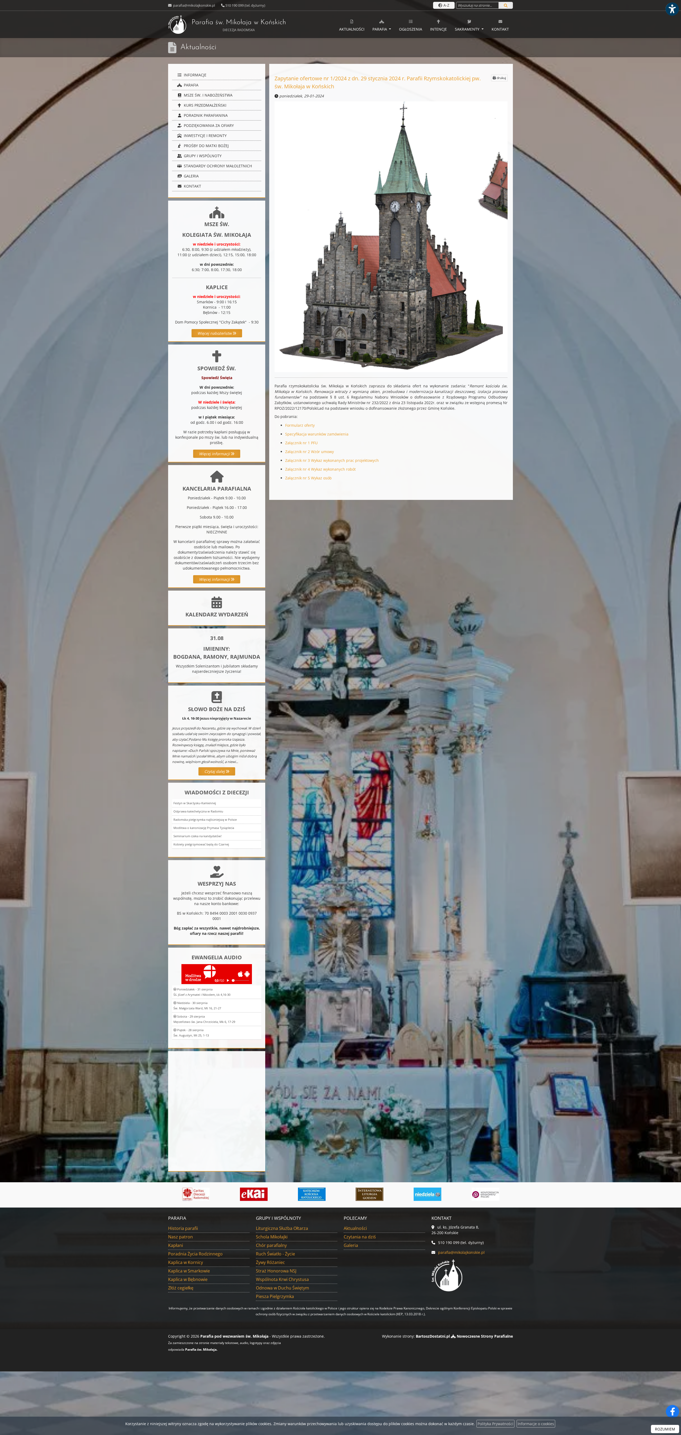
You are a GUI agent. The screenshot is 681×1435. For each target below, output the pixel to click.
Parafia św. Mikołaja (239, 25)
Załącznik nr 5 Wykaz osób (308, 477)
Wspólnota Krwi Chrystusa (282, 1279)
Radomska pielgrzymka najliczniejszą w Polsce (205, 820)
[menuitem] (351, 24)
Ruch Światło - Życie (275, 1254)
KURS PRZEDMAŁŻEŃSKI (204, 105)
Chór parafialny (271, 1245)
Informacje (194, 74)
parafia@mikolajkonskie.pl (193, 5)
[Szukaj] (506, 5)
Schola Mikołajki (272, 1237)
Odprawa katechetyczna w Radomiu (198, 811)
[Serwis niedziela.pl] (322, 1194)
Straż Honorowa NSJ (276, 1271)
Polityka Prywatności (495, 1423)
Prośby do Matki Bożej (206, 145)
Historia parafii (183, 1228)
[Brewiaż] (265, 1194)
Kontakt (500, 29)
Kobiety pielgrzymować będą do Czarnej (201, 844)
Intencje (438, 29)
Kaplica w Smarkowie (189, 1271)
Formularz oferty (300, 425)
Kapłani (175, 1245)
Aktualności (351, 29)
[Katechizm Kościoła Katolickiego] (207, 1194)
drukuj (501, 78)
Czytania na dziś (360, 1237)
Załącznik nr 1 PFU (301, 442)
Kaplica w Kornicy (185, 1262)
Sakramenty (467, 29)
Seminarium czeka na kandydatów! (197, 836)
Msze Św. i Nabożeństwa (207, 95)
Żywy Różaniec (270, 1262)
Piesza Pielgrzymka (275, 1296)
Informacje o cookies (536, 1423)
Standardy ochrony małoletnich (217, 165)
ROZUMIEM (665, 1429)
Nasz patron (180, 1237)
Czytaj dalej (215, 771)
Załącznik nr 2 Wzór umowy (309, 451)
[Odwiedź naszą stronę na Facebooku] (672, 1411)
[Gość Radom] (496, 1194)
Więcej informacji (215, 453)
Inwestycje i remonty (205, 135)
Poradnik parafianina (205, 115)
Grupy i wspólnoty (202, 155)
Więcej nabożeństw (215, 333)
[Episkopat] (380, 1194)
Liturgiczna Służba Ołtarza (282, 1228)
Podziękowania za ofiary (208, 125)
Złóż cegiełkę (180, 1288)
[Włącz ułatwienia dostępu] (672, 9)
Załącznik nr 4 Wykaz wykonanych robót (320, 469)
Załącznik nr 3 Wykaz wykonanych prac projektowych (332, 460)
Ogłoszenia (410, 29)
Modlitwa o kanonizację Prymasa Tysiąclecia (203, 828)
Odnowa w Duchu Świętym (282, 1288)
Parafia (380, 29)
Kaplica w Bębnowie (187, 1279)
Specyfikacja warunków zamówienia (316, 434)
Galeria (191, 176)
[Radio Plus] (438, 1194)
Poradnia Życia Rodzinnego (195, 1254)
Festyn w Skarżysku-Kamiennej (194, 803)
